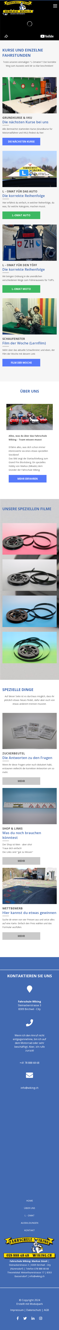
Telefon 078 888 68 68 (37, 1268)
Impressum (17, 1310)
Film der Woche (21, 362)
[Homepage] (18, 12)
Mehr (21, 781)
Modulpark (36, 1304)
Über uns (29, 1208)
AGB (46, 1310)
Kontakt (29, 1230)
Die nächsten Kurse (21, 141)
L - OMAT (29, 1215)
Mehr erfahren (27, 478)
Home (29, 1200)
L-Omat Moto (21, 289)
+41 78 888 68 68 (29, 1063)
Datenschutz (33, 1310)
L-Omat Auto (21, 215)
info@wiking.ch (29, 1088)
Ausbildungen (29, 1222)
